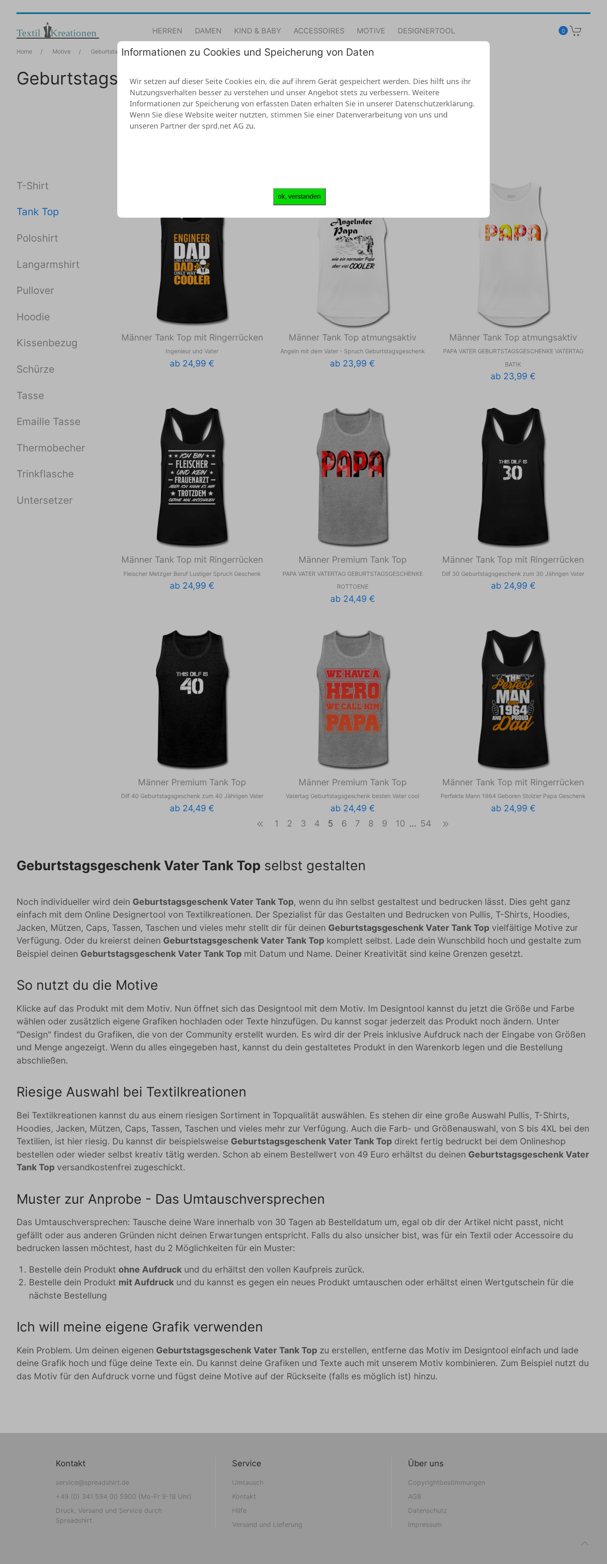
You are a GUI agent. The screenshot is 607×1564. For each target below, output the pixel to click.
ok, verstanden (299, 196)
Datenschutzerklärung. (435, 103)
